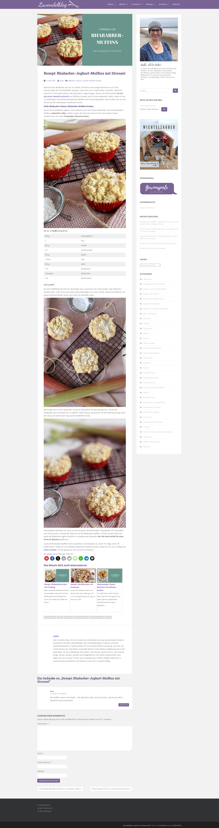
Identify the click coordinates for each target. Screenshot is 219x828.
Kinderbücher (149, 373)
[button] (46, 558)
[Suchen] (175, 90)
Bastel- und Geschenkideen (155, 289)
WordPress (178, 825)
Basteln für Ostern (151, 294)
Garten (146, 333)
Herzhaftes (147, 358)
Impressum (137, 825)
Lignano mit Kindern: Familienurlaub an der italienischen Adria (158, 237)
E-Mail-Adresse (44, 762)
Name (40, 753)
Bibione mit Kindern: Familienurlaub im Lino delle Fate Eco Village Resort (159, 223)
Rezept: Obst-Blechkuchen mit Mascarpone (158, 243)
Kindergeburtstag (150, 377)
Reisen (146, 392)
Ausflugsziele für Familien (154, 284)
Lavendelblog (127, 825)
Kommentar (43, 723)
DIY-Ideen (162, 4)
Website (40, 771)
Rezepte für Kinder (151, 412)
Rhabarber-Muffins (81, 617)
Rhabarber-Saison (96, 617)
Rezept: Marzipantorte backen (153, 248)
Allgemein (71, 80)
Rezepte (122, 4)
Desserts (147, 318)
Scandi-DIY (147, 417)
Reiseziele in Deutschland (154, 402)
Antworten (124, 705)
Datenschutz (146, 825)
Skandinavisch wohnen (153, 422)
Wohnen (149, 4)
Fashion (146, 323)
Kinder (146, 368)
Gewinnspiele (149, 343)
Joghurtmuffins (50, 617)
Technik (146, 427)
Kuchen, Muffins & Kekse (92, 80)
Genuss (79, 80)
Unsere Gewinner (147, 207)
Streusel (108, 617)
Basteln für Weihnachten (153, 299)
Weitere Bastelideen (151, 442)
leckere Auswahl (50, 550)
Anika (61, 80)
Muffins (60, 617)
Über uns (176, 4)
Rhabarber (68, 617)
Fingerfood (147, 328)
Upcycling (147, 437)
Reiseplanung (149, 397)
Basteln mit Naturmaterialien (155, 308)
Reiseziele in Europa (151, 407)
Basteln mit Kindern (151, 304)
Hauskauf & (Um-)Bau (152, 348)
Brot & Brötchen (150, 313)
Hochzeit (147, 363)
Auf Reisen (136, 4)
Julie (52, 691)
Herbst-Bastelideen (151, 353)
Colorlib (162, 825)
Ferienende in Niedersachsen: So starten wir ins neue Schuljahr (159, 230)
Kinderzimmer (149, 382)
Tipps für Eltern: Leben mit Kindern (158, 432)
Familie (110, 4)
